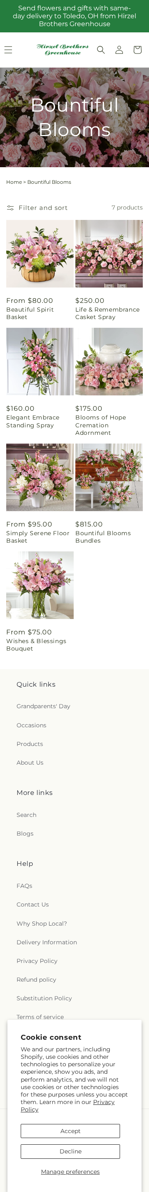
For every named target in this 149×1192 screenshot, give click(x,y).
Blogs (25, 833)
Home (14, 182)
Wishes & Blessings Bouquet (36, 644)
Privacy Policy (37, 961)
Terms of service (40, 1017)
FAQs (24, 886)
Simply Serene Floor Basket (38, 536)
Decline (71, 1151)
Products (30, 744)
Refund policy (36, 979)
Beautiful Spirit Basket (30, 313)
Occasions (31, 725)
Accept (70, 1131)
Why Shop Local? (42, 923)
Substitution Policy (44, 998)
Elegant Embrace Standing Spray (33, 421)
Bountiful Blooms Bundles (103, 536)
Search (26, 815)
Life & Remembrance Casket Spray (107, 313)
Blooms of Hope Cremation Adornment (100, 425)
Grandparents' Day (43, 706)
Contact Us (33, 904)
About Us (30, 762)
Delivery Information (47, 942)
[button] (101, 50)
